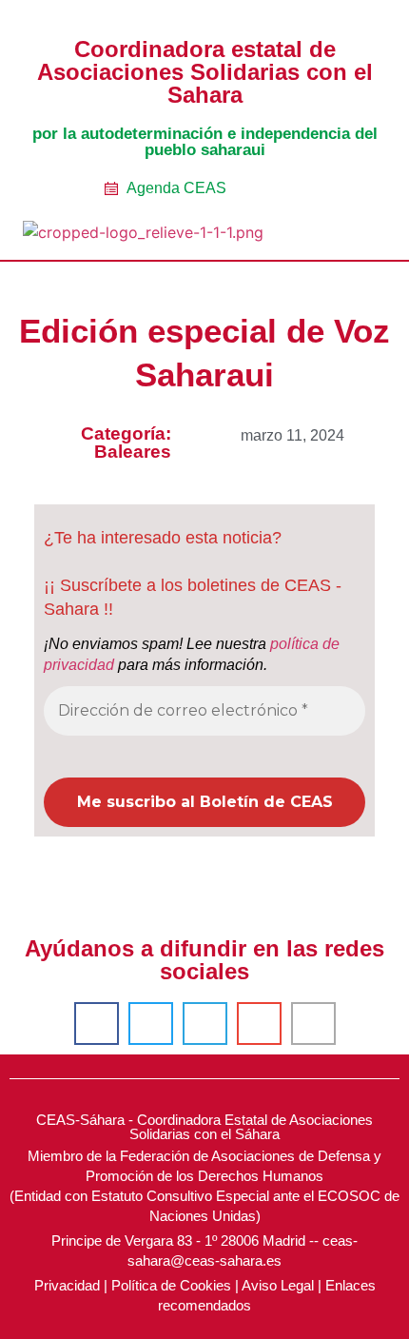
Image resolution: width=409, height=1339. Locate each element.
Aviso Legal (278, 1285)
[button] (348, 234)
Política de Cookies (171, 1285)
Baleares (132, 452)
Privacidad (67, 1285)
